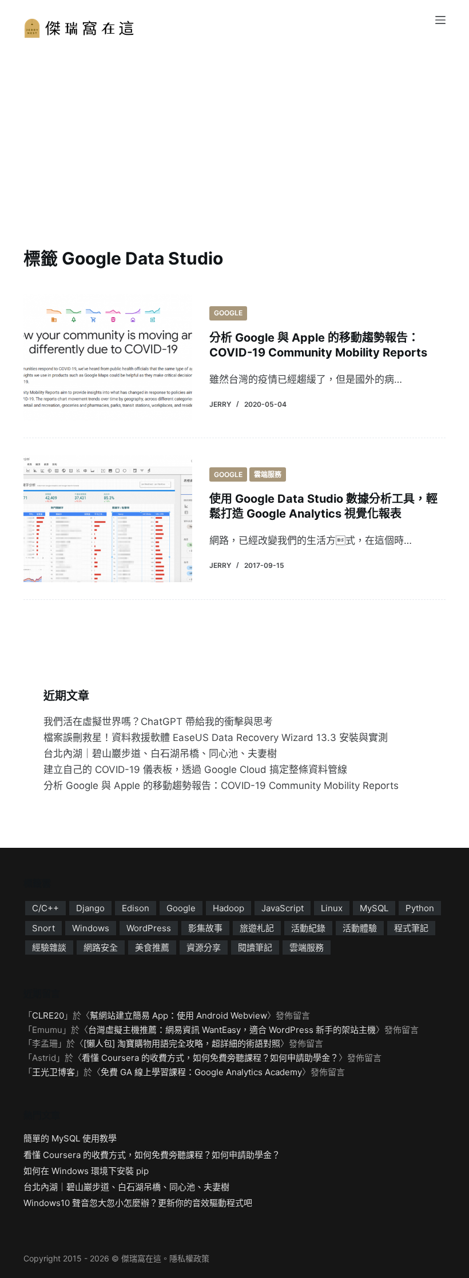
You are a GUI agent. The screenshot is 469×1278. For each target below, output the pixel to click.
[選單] (440, 20)
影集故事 (205, 928)
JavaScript (282, 908)
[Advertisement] (234, 126)
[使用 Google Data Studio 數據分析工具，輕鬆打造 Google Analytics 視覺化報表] (107, 518)
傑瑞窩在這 (141, 1258)
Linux (332, 908)
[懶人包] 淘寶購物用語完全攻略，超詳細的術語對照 (182, 1043)
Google (228, 313)
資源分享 (203, 947)
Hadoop (228, 908)
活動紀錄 (308, 928)
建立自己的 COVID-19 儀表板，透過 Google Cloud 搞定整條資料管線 (195, 769)
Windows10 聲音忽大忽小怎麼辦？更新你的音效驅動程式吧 (137, 1202)
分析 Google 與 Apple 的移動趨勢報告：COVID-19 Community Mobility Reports (221, 785)
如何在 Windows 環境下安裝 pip (86, 1170)
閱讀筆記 (255, 947)
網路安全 (101, 947)
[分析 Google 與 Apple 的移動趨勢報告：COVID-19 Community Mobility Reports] (107, 357)
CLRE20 (48, 1015)
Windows (90, 928)
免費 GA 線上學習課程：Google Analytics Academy (201, 1072)
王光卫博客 (53, 1072)
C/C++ (45, 908)
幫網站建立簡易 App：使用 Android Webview (178, 1015)
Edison (135, 908)
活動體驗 (360, 928)
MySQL (374, 908)
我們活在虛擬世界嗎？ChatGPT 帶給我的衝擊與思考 (158, 721)
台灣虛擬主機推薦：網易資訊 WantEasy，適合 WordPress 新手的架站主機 (232, 1029)
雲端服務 (267, 474)
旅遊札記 (257, 928)
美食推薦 (152, 947)
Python (420, 908)
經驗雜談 (49, 947)
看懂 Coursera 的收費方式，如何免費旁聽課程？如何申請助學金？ (210, 1057)
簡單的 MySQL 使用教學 (70, 1138)
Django (90, 908)
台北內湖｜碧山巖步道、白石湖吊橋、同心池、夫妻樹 (160, 753)
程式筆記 (411, 928)
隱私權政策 (189, 1258)
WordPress (148, 928)
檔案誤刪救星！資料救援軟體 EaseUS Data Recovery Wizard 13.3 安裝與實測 (215, 737)
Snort (43, 928)
